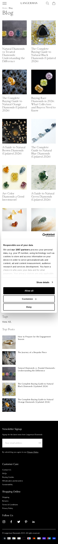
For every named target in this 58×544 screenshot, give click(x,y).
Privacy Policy (7, 508)
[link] (5, 522)
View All (6, 321)
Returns (5, 501)
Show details (42, 282)
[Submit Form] (39, 443)
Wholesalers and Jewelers (12, 481)
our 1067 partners (20, 249)
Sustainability (7, 484)
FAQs (4, 473)
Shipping (5, 497)
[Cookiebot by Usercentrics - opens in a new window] (42, 235)
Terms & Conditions (10, 505)
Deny (29, 307)
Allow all (29, 290)
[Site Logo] (29, 3)
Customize (27, 299)
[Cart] (54, 3)
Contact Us (6, 470)
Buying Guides (8, 477)
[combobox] (48, 3)
